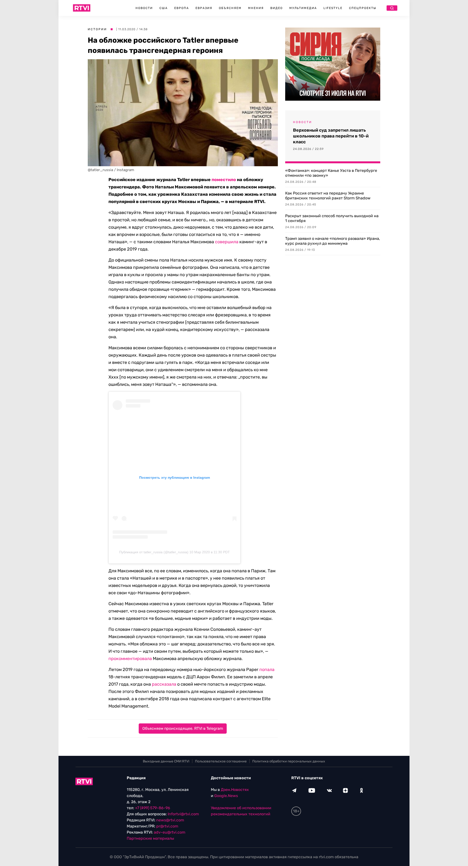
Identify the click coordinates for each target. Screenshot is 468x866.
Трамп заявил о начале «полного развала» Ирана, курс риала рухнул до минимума (332, 241)
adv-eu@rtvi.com (169, 832)
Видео (276, 8)
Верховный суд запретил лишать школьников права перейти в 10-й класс (331, 136)
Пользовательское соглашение (221, 761)
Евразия (203, 8)
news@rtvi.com (170, 820)
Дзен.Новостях (235, 789)
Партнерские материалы (150, 838)
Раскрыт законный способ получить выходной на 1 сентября (332, 218)
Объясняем (230, 8)
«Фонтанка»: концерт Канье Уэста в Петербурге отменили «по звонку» (331, 173)
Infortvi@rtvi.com (183, 814)
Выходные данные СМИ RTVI (166, 761)
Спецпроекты (362, 8)
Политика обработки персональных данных (288, 761)
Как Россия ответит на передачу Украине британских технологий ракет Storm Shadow (327, 195)
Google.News (226, 795)
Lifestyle (332, 8)
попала (266, 669)
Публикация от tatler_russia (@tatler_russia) (153, 552)
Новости (144, 8)
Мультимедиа (303, 8)
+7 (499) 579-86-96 (152, 808)
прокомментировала (130, 658)
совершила (226, 241)
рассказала (164, 684)
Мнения (256, 8)
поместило (224, 179)
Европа (181, 8)
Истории (97, 29)
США (163, 8)
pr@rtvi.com (167, 826)
